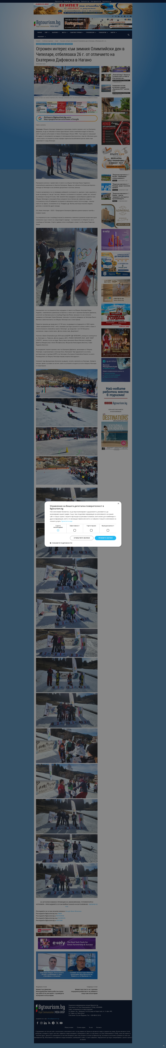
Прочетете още (66, 521)
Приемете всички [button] (105, 538)
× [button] (118, 503)
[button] (61, 543)
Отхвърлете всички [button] (82, 538)
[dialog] (83, 524)
